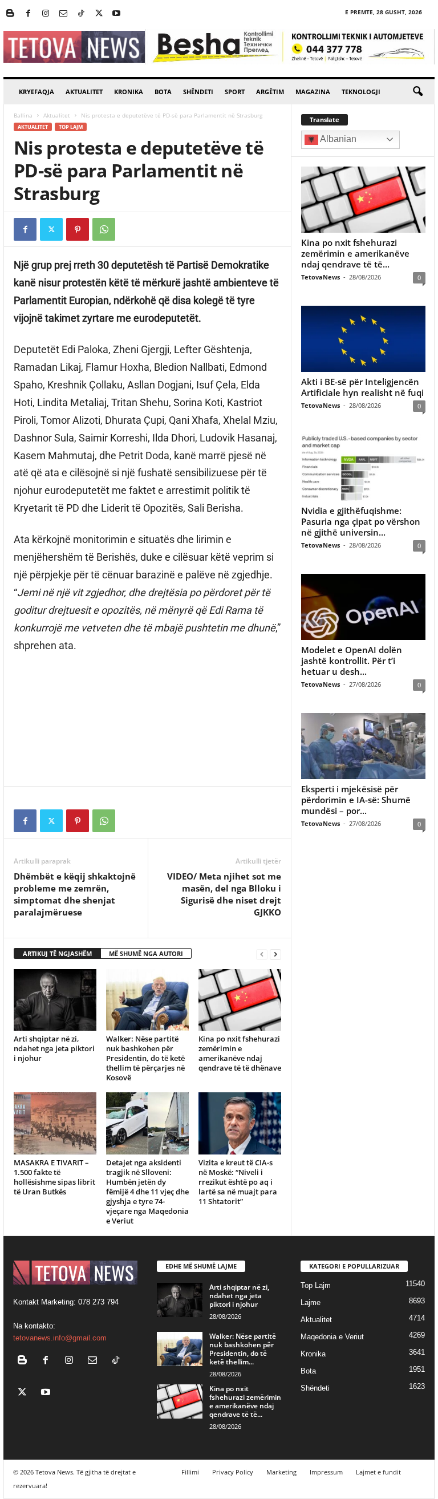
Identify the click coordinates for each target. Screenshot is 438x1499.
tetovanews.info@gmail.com (60, 1338)
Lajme (311, 1302)
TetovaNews (320, 277)
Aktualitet (84, 91)
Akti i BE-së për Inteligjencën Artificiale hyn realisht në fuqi (362, 387)
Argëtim (270, 91)
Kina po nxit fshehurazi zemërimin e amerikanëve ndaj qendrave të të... (355, 253)
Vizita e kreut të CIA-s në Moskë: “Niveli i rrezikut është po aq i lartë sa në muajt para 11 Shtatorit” (237, 1181)
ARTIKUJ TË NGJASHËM (57, 953)
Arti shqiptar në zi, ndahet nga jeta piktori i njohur (54, 1048)
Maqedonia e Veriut (332, 1336)
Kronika (128, 91)
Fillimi (190, 1472)
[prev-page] (261, 954)
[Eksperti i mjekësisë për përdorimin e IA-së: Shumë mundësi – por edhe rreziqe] (363, 746)
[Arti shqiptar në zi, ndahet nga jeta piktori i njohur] (55, 1000)
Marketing (281, 1472)
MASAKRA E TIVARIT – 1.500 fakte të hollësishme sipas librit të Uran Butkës (54, 1177)
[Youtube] (116, 14)
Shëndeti (198, 91)
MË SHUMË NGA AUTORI (146, 953)
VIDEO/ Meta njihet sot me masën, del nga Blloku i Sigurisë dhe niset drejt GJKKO (224, 894)
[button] (417, 91)
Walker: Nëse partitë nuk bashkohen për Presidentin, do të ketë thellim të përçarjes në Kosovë (145, 1058)
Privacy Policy (232, 1472)
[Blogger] (10, 14)
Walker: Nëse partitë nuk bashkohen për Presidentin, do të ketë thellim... (242, 1349)
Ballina (23, 115)
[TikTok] (81, 14)
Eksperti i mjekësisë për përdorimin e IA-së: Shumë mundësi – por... (356, 799)
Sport (235, 91)
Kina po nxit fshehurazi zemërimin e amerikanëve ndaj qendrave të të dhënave (239, 1053)
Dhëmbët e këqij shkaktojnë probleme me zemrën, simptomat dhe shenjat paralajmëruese (75, 894)
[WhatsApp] (103, 229)
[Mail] (63, 14)
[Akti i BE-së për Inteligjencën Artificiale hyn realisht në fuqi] (363, 339)
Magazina (312, 91)
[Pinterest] (77, 229)
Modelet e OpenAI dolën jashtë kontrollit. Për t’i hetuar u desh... (351, 660)
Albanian (337, 139)
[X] (99, 14)
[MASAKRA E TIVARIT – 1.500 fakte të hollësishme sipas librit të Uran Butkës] (55, 1123)
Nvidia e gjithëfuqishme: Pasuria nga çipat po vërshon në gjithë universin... (360, 521)
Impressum (326, 1472)
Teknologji (361, 91)
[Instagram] (45, 14)
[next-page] (275, 954)
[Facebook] (28, 14)
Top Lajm (71, 127)
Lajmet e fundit (378, 1472)
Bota (163, 91)
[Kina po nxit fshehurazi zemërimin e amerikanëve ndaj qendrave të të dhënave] (239, 1000)
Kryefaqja (36, 91)
